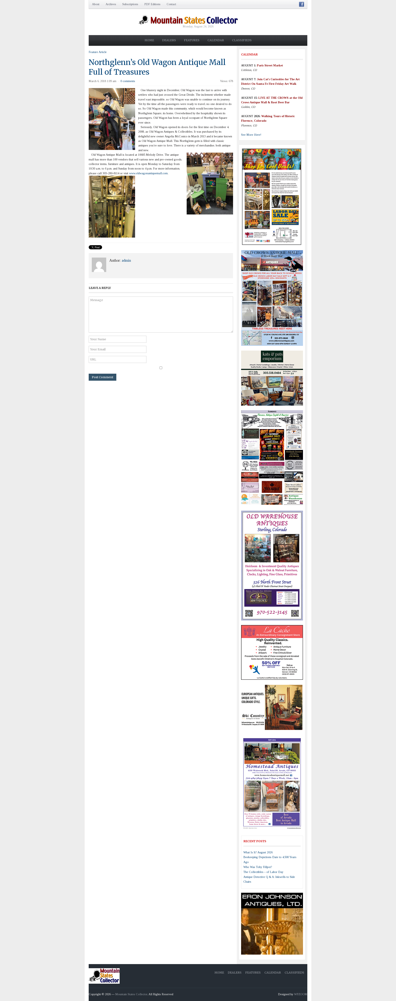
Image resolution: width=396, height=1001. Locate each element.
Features (191, 40)
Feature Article (98, 52)
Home (149, 40)
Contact (171, 4)
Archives (111, 4)
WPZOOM (300, 994)
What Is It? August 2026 (258, 852)
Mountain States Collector (131, 994)
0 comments (127, 81)
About (95, 4)
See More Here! (251, 134)
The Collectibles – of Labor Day (263, 872)
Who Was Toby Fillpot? (257, 867)
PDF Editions (152, 4)
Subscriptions (130, 4)
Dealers (169, 40)
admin (126, 260)
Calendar (215, 40)
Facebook (301, 4)
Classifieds (242, 40)
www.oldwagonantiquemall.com (148, 173)
